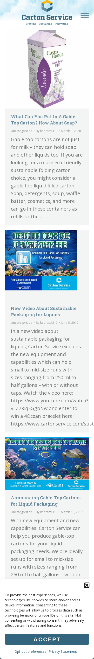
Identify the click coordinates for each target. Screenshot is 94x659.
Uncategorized (21, 131)
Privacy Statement (63, 651)
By (46, 131)
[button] (86, 585)
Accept (47, 639)
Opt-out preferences (30, 651)
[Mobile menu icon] (84, 15)
